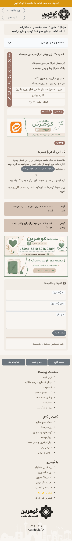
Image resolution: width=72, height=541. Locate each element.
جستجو (11, 17)
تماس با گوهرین (44, 478)
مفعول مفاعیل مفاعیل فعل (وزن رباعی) (35, 89)
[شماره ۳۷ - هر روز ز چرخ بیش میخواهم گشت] (9, 55)
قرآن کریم (47, 377)
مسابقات (47, 403)
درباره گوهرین (45, 472)
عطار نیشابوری (40, 27)
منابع (53, 27)
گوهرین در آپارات (43, 498)
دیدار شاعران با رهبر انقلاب (38, 382)
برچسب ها (46, 427)
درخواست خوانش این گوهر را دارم (38, 169)
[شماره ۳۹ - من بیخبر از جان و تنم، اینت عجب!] (9, 61)
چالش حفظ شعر (44, 398)
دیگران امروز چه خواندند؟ (39, 443)
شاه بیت (48, 387)
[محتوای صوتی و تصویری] (9, 77)
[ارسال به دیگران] (9, 88)
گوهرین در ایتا (45, 493)
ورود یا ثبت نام (13, 10)
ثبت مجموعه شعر (43, 392)
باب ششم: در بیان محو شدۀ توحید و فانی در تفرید (37, 31)
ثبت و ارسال (59, 333)
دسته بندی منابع (44, 422)
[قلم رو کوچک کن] (9, 66)
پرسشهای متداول (43, 467)
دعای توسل (13, 362)
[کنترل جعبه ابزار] (9, 104)
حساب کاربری (19, 187)
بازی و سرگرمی (44, 408)
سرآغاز (63, 27)
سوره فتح (59, 362)
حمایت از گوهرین (43, 488)
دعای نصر (37, 362)
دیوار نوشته (46, 438)
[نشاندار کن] (9, 93)
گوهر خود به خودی (42, 432)
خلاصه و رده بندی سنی (52, 42)
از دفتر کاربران (45, 453)
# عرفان (58, 112)
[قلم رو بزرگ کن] (9, 71)
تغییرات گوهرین (44, 483)
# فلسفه (46, 112)
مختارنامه (24, 27)
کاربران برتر (46, 448)
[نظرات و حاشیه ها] (9, 82)
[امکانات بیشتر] (9, 99)
